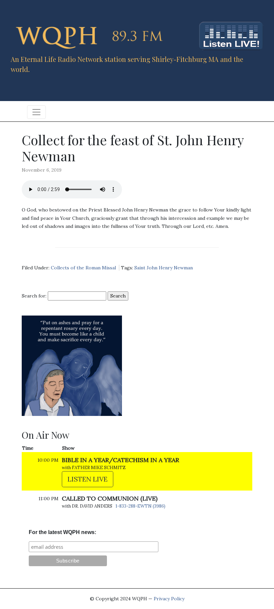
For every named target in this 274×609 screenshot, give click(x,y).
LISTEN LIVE (87, 479)
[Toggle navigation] (36, 112)
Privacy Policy (169, 599)
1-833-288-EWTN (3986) (140, 506)
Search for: (34, 296)
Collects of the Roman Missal (83, 268)
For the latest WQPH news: (62, 532)
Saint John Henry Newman (163, 268)
